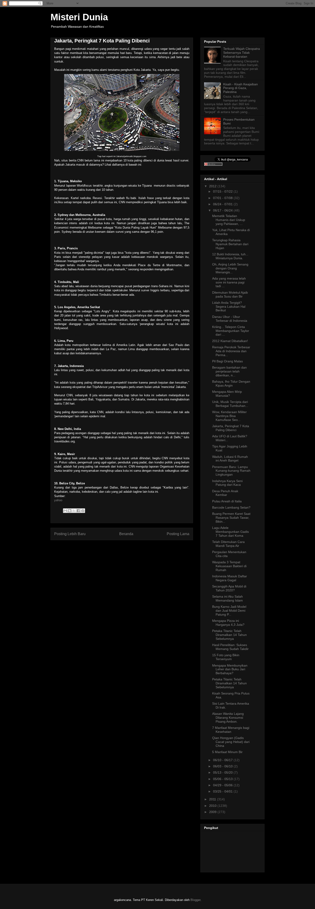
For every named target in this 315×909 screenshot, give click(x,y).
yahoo (58, 500)
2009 (213, 812)
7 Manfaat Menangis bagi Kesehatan (230, 729)
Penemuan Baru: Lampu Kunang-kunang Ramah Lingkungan (231, 471)
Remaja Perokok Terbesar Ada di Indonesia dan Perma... (231, 351)
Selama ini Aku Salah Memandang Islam (227, 598)
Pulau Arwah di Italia (227, 501)
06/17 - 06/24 (223, 210)
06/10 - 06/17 (223, 760)
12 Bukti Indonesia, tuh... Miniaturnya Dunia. (230, 256)
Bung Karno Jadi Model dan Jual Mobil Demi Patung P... (229, 610)
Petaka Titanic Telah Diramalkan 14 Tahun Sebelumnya (229, 635)
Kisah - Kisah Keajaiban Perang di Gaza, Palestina (240, 88)
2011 (213, 799)
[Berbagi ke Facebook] (78, 510)
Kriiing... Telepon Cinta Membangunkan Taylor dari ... (230, 331)
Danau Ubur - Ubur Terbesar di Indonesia (229, 318)
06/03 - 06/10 (223, 766)
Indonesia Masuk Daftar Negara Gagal (229, 578)
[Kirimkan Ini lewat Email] (65, 510)
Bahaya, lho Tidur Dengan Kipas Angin (231, 383)
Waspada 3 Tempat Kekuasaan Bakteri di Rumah (229, 566)
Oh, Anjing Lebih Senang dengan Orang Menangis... (230, 268)
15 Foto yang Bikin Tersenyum (225, 657)
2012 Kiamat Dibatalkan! (230, 341)
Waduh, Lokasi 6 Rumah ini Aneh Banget (230, 458)
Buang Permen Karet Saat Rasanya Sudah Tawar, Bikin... (231, 517)
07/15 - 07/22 (223, 191)
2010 (213, 806)
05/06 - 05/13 (223, 779)
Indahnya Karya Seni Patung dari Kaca (227, 483)
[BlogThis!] (69, 510)
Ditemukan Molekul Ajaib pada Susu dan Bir (230, 294)
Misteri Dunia (79, 17)
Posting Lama (178, 534)
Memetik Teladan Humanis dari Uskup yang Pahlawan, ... (228, 220)
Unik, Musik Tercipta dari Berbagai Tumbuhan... (230, 404)
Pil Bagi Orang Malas (227, 361)
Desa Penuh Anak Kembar (225, 493)
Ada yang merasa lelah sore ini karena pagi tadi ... (229, 282)
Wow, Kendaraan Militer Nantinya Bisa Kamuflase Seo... (229, 416)
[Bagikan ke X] (74, 510)
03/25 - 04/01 (223, 791)
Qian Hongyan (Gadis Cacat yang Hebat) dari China (231, 742)
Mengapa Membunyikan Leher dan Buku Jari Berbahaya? (229, 669)
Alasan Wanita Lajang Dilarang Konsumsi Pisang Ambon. (228, 717)
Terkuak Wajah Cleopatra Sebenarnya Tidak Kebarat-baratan (241, 52)
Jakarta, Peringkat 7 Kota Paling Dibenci (230, 428)
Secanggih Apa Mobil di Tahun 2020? (229, 588)
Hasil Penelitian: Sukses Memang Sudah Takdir (230, 647)
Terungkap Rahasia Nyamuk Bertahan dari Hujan (230, 244)
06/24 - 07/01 (223, 204)
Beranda (126, 534)
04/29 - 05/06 (223, 785)
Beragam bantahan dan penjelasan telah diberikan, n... (229, 371)
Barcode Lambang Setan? (231, 507)
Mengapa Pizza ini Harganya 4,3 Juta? (228, 622)
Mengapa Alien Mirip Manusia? (227, 393)
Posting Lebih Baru (70, 534)
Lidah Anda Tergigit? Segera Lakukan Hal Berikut (228, 306)
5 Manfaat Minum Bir (227, 752)
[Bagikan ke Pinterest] (82, 510)
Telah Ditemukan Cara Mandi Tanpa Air (228, 544)
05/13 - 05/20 (223, 772)
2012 (213, 186)
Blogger (195, 900)
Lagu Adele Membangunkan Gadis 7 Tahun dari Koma (230, 531)
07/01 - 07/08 (223, 198)
